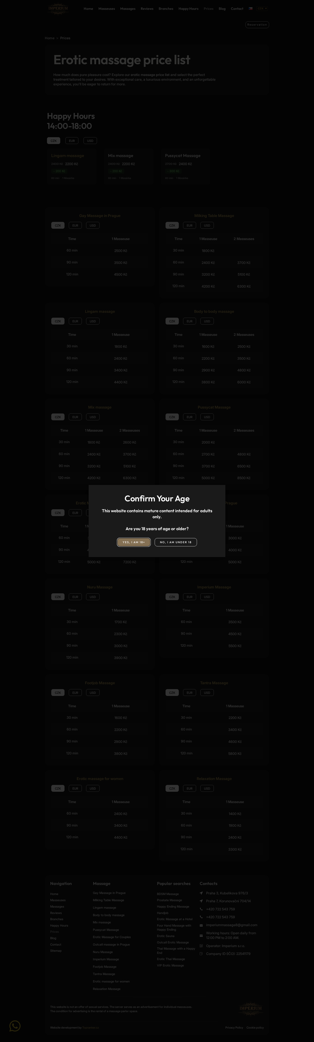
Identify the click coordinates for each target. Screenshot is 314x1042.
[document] (157, 521)
